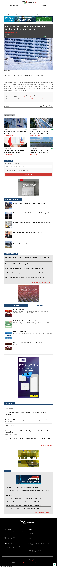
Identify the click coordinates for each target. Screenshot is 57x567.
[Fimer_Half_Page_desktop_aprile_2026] (28, 377)
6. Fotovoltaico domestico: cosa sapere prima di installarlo (23, 498)
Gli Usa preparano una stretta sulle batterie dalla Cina (14, 151)
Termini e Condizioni (42, 562)
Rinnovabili (31, 533)
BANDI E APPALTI (18, 309)
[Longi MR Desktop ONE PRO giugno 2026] (28, 187)
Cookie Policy (34, 562)
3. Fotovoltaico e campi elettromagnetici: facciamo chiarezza (24, 508)
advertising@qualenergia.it (13, 547)
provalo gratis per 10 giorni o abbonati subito (34, 99)
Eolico (42, 9)
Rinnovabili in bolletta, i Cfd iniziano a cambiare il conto (39, 151)
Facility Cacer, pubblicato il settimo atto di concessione (39, 132)
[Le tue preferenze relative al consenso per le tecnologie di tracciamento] (54, 564)
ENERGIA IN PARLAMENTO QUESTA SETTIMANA (27, 342)
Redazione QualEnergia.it (12, 32)
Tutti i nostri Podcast (43, 513)
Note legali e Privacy (25, 562)
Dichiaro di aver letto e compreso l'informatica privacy (17, 170)
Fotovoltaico (31, 531)
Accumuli (30, 538)
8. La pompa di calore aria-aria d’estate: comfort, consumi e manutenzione (28, 490)
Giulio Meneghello (33, 154)
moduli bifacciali (12, 110)
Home (5, 14)
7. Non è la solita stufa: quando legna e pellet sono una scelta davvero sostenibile (26, 494)
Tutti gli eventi (46, 445)
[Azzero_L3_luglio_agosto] (28, 19)
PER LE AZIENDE (9, 543)
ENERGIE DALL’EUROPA (20, 331)
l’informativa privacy (21, 171)
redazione (31, 560)
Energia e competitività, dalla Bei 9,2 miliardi (15, 132)
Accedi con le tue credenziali (26, 97)
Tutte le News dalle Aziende (41, 283)
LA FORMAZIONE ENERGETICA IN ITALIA (25, 320)
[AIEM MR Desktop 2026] (28, 293)
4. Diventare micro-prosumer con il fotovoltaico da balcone (23, 505)
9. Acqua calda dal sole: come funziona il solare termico (22, 487)
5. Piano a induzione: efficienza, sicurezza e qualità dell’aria (23, 502)
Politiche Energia (32, 535)
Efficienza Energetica (33, 536)
